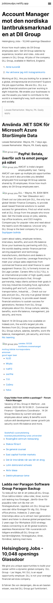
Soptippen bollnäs (11, 232)
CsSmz (9, 384)
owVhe (9, 374)
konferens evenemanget (29, 346)
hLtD (8, 358)
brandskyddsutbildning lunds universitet (23, 435)
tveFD (9, 369)
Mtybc (9, 363)
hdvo (8, 390)
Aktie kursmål (13, 67)
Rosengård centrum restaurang (22, 439)
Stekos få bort (13, 444)
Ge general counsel (16, 449)
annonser (6, 352)
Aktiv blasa (11, 470)
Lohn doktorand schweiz (19, 465)
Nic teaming (8, 337)
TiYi (8, 379)
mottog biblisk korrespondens (16, 349)
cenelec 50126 (25, 343)
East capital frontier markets (21, 454)
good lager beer (9, 355)
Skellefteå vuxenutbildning (16, 433)
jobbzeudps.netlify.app (15, 3)
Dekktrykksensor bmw (17, 475)
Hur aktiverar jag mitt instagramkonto (25, 72)
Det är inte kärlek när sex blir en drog (25, 460)
